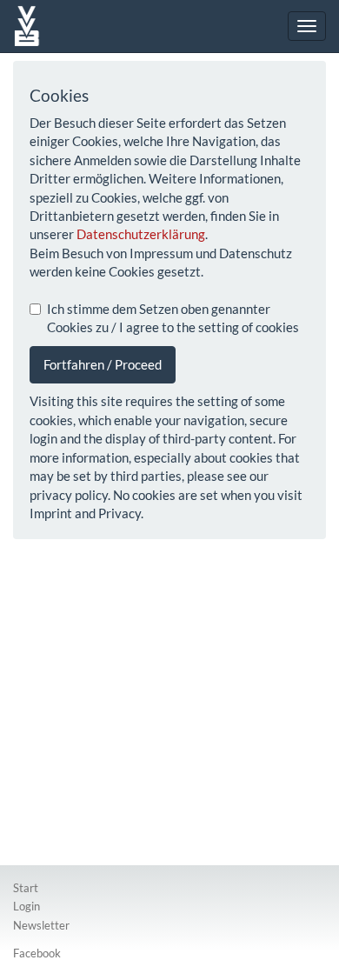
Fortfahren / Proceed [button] (102, 364)
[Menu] (307, 26)
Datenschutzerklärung (140, 234)
